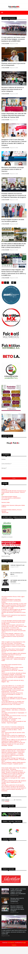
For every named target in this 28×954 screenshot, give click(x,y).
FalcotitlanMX (5, 43)
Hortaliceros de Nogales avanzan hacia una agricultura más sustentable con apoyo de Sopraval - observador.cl (13, 699)
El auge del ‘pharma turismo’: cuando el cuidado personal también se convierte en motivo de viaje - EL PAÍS (13, 646)
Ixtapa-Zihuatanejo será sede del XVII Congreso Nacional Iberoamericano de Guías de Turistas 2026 (13, 115)
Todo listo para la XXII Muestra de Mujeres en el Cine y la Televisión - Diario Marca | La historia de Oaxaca (13, 710)
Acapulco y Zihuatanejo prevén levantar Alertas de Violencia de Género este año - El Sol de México (13, 750)
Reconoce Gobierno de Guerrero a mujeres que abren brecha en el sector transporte (12, 89)
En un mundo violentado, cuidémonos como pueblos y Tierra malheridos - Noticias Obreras (12, 634)
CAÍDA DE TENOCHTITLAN (17, 565)
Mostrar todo (5, 512)
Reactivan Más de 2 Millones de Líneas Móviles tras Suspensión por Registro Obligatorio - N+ (13, 740)
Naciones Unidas (5, 502)
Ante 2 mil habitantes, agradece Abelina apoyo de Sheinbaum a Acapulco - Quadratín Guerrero (13, 763)
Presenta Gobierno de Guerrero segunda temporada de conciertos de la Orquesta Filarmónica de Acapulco (13, 195)
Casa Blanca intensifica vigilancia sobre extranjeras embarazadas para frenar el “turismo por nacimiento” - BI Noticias (13, 655)
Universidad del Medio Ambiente (9, 496)
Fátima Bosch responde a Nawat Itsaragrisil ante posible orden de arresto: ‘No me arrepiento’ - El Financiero (13, 677)
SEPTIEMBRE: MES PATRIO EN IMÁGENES (18, 581)
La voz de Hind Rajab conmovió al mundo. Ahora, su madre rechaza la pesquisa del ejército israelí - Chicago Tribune (13, 622)
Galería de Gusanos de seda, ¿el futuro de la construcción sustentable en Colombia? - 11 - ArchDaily (12, 694)
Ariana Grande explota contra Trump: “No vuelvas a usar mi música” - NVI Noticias (13, 768)
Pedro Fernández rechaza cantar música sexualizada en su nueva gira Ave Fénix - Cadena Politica (13, 778)
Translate (6, 801)
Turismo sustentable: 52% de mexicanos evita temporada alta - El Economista (12, 690)
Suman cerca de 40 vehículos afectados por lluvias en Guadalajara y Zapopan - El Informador (13, 673)
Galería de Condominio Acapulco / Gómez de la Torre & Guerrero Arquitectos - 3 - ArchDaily (12, 753)
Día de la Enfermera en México (16, 573)
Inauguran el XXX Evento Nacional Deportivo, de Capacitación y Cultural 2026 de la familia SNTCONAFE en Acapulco (13, 142)
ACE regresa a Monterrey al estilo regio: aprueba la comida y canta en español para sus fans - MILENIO (13, 782)
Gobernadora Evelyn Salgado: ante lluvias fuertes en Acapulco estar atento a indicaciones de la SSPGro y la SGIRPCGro (13, 272)
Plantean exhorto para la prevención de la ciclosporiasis (13, 64)
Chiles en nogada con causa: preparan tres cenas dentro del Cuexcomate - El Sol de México (13, 642)
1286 (12, 282)
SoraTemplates (11, 942)
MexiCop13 (4, 489)
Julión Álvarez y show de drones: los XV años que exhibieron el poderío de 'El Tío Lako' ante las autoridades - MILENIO (13, 744)
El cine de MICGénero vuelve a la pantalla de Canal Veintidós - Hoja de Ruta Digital (13, 722)
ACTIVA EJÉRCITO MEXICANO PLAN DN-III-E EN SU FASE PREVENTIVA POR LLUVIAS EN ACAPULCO (13, 245)
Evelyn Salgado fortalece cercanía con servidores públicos (12, 220)
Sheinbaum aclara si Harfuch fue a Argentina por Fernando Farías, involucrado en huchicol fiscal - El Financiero (13, 737)
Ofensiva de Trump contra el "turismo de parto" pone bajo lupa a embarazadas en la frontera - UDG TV (13, 650)
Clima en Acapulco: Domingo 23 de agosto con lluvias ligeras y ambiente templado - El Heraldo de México (13, 759)
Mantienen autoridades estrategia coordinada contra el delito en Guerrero (12, 169)
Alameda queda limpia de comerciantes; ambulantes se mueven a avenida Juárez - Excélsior (11, 601)
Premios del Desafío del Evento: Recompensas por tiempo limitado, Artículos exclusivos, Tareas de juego (13, 492)
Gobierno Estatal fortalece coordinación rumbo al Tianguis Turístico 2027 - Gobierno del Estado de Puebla (13, 659)
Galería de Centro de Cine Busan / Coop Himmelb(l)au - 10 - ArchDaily (11, 719)
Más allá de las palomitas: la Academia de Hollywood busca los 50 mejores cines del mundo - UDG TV (13, 630)
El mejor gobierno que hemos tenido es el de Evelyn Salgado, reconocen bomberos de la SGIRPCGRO (13, 39)
